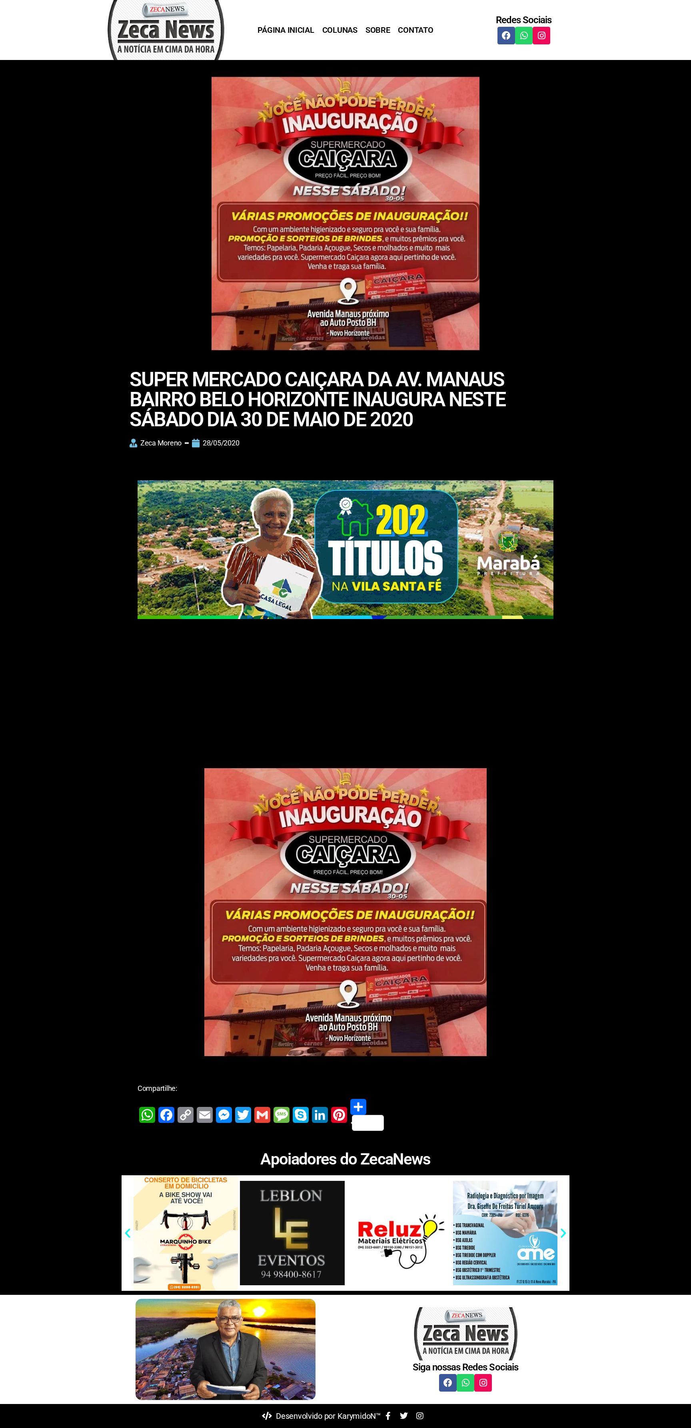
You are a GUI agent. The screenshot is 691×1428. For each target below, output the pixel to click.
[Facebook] (506, 35)
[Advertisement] (345, 691)
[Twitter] (243, 1115)
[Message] (281, 1115)
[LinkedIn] (320, 1115)
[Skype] (300, 1115)
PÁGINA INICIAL (286, 30)
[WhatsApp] (147, 1115)
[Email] (204, 1115)
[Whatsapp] (524, 35)
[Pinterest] (339, 1115)
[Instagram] (541, 35)
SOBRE (377, 30)
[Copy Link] (185, 1115)
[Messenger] (224, 1115)
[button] (128, 1233)
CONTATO (415, 30)
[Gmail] (262, 1115)
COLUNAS (339, 30)
